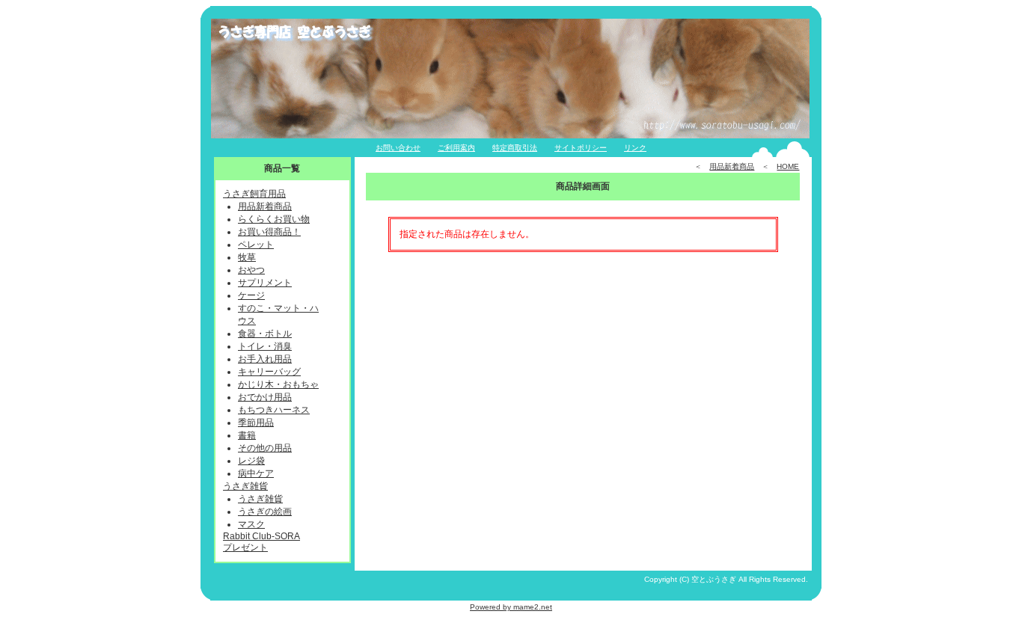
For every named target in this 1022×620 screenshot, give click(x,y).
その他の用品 (265, 448)
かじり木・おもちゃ (278, 384)
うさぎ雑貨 (245, 486)
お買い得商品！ (269, 232)
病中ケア (256, 473)
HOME (788, 166)
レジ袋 (251, 460)
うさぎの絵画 (265, 511)
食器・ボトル (265, 333)
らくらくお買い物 (274, 219)
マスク (251, 524)
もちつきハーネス (274, 410)
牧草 (247, 257)
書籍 (247, 435)
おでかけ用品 (265, 397)
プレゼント (245, 547)
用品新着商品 (265, 206)
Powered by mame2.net (511, 607)
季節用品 (256, 422)
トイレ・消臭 (265, 346)
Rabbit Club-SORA (261, 536)
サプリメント (265, 282)
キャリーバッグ (269, 371)
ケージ (251, 295)
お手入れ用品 (265, 359)
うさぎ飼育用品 (254, 193)
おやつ (251, 270)
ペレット (256, 244)
